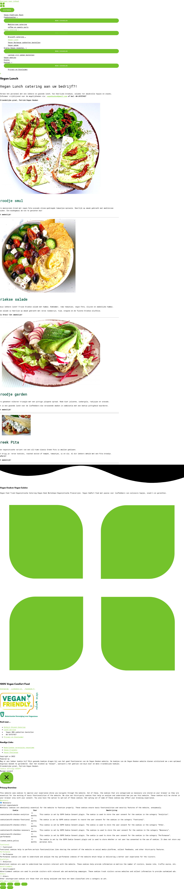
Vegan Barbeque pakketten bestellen (24, 42)
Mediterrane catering (17, 24)
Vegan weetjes (10, 58)
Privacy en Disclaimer (18, 69)
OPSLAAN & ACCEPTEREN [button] (9, 881)
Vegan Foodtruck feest (13, 15)
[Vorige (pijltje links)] (3, 887)
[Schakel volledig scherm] (17, 884)
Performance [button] (5, 852)
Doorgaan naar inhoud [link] (9, 1)
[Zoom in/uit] (24, 884)
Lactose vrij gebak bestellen (21, 55)
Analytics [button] (4, 859)
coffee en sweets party (18, 27)
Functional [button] (4, 845)
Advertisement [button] (6, 866)
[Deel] (10, 884)
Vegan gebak (13, 45)
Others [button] (3, 874)
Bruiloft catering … (17, 37)
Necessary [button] (4, 800)
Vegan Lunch (13, 40)
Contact (7, 62)
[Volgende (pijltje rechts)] (10, 887)
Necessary (7, 803)
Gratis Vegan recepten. (14, 48)
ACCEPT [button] (18, 769)
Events (6, 60)
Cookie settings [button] (7, 769)
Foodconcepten (10, 17)
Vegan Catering (10, 30)
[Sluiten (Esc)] (3, 884)
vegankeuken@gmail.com (57, 96)
